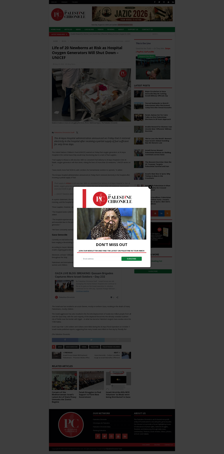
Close (150, 187)
